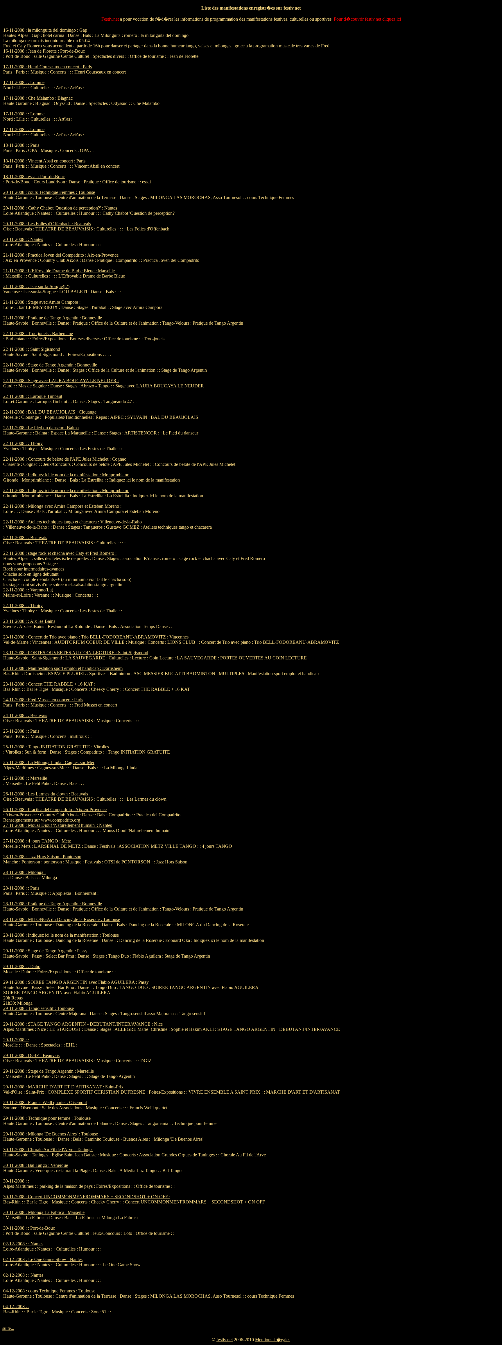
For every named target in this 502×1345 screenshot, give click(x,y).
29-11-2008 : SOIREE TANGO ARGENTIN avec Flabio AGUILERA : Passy (76, 982)
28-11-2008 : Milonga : (24, 872)
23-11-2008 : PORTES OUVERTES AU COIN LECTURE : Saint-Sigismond (75, 652)
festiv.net (224, 1339)
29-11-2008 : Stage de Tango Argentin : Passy (45, 950)
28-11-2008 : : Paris (21, 888)
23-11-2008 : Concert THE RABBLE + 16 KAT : (49, 684)
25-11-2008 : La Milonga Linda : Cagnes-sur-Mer (48, 762)
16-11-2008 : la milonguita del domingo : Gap (45, 30)
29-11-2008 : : (16, 1039)
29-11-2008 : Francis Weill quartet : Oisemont (45, 1102)
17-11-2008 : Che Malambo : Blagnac (38, 98)
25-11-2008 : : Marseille (25, 778)
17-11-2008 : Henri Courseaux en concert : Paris (47, 66)
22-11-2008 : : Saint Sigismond (31, 349)
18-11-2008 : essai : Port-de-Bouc (34, 176)
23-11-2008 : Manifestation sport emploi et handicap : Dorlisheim (63, 668)
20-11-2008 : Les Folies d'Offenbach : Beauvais (47, 223)
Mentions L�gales (272, 1339)
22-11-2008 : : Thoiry (23, 443)
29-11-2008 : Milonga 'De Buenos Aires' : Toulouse (50, 1133)
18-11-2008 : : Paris (21, 145)
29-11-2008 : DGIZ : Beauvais (31, 1055)
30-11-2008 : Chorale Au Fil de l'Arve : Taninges (48, 1149)
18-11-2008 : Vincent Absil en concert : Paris (44, 160)
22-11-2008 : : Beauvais (25, 537)
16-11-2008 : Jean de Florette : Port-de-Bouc (44, 51)
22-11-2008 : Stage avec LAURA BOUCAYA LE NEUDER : (61, 380)
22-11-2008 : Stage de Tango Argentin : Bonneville (50, 364)
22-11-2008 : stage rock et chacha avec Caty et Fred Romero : (59, 553)
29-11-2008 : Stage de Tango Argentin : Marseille (48, 1071)
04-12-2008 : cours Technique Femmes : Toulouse (49, 1290)
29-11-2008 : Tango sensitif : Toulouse (38, 1008)
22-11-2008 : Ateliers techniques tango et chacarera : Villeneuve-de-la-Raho (72, 521)
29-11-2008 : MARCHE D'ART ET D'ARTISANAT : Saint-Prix (63, 1086)
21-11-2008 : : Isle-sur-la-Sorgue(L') (36, 286)
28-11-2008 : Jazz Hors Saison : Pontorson (42, 856)
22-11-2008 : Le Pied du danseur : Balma (41, 427)
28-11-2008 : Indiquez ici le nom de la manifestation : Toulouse (61, 935)
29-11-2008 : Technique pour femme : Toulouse (47, 1118)
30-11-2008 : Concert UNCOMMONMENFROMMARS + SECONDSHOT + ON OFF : (86, 1196)
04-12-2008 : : (16, 1306)
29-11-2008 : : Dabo (21, 966)
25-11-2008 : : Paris (21, 731)
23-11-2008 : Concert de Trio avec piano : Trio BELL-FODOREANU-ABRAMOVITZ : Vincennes (96, 636)
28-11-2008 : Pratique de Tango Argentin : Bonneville (52, 903)
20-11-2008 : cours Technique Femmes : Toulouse (49, 192)
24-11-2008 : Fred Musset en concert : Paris (43, 699)
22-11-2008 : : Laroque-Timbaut (32, 396)
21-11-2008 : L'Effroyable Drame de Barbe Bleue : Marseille (59, 270)
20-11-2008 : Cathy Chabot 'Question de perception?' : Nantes (60, 207)
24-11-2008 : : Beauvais (25, 715)
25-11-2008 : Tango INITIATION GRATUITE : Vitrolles (56, 746)
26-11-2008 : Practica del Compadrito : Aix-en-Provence (55, 809)
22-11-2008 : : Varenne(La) (28, 589)
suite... (8, 1328)
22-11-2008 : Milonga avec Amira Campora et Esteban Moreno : (62, 506)
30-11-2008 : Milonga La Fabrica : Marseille (44, 1212)
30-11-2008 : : (16, 1180)
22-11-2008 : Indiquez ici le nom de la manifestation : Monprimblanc (66, 474)
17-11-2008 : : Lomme (23, 82)
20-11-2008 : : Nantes (23, 239)
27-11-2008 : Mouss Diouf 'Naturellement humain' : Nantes (57, 825)
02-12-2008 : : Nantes (23, 1243)
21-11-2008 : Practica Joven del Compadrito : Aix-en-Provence (61, 255)
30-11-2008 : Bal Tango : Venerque (35, 1165)
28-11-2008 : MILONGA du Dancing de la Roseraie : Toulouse (61, 919)
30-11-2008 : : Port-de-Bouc (29, 1228)
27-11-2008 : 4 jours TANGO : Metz (37, 840)
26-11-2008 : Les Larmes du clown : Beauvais (45, 793)
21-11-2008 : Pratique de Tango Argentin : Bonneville (52, 317)
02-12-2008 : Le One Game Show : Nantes (43, 1259)
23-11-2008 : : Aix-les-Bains (29, 621)
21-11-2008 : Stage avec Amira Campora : (41, 302)
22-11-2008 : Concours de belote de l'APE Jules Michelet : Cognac (64, 459)
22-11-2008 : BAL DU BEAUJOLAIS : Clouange (49, 411)
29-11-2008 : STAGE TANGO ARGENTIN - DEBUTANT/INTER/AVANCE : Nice (83, 1024)
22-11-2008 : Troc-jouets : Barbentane (38, 333)
